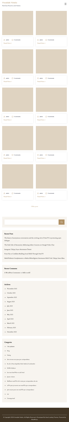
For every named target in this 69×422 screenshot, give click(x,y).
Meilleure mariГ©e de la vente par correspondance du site (22, 381)
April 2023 (10, 319)
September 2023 (12, 297)
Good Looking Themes (51, 417)
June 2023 (10, 310)
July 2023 (10, 306)
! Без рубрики (10, 346)
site (8, 394)
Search (62, 222)
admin (7, 40)
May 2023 (10, 315)
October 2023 (11, 293)
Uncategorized (11, 398)
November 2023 (12, 289)
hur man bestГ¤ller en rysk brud (15, 372)
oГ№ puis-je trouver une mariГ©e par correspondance (21, 385)
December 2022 (12, 332)
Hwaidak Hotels (9, 2)
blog (8, 351)
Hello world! (26, 273)
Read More (7, 43)
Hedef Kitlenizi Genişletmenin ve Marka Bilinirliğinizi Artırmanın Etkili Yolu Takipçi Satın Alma (34, 258)
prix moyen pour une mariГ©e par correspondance (20, 390)
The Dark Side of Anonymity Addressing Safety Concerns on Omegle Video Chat (29, 245)
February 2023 (11, 328)
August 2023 (11, 302)
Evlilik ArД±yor (11, 368)
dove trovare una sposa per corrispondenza (18, 359)
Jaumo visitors (11, 377)
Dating (9, 355)
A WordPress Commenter (12, 273)
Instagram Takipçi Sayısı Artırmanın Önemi (17, 249)
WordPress (34, 419)
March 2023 (10, 323)
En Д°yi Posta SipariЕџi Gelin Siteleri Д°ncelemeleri (21, 364)
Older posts (34, 206)
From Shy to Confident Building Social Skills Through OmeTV (24, 254)
